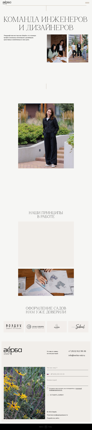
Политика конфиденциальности (57, 415)
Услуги (56, 5)
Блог (77, 5)
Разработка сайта (53, 418)
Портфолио (67, 5)
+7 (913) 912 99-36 (77, 351)
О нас (48, 5)
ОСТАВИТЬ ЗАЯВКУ (57, 395)
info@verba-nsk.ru (76, 355)
